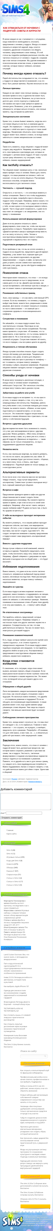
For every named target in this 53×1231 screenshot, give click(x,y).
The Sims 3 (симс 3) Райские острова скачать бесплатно (31, 1193)
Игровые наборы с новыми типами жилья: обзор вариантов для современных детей (16, 914)
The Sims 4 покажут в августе (16, 928)
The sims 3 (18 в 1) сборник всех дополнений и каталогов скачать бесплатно (34, 1185)
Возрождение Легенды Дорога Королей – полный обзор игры (17, 1003)
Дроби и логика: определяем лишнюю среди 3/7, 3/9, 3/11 (16, 922)
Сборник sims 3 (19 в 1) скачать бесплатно (33, 1200)
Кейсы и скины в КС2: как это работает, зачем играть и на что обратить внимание (34, 1088)
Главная (10, 830)
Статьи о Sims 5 (13, 885)
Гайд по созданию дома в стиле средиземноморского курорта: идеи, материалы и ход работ (33, 1120)
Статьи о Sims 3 (13, 878)
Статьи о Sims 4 (13, 881)
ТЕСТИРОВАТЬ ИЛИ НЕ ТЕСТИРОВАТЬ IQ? (13, 1009)
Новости (10, 864)
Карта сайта (11, 834)
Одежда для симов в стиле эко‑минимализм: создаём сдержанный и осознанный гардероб (15, 994)
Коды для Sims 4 (13, 860)
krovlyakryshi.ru (24, 1213)
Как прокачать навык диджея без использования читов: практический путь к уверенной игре (34, 1142)
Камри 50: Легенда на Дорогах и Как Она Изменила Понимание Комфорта (15, 936)
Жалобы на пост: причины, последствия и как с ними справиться (16, 905)
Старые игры (12, 874)
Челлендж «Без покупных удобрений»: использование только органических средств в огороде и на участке (33, 1110)
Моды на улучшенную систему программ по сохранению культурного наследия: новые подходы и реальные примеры (33, 1153)
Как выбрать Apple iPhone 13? (16, 986)
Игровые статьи (13, 857)
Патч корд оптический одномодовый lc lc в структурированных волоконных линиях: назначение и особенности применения (18, 968)
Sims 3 (9, 850)
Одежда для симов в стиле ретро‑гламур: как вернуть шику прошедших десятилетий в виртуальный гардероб (34, 1164)
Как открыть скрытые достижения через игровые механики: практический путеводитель (15, 1027)
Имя (3, 813)
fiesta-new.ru (37, 1213)
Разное (14, 779)
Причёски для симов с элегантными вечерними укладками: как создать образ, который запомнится (33, 1130)
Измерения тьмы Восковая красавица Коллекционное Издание (15, 1037)
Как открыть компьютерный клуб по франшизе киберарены (34, 1071)
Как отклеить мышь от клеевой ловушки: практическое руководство (17, 1017)
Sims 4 (9, 853)
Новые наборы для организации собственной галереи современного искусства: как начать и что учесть (34, 1098)
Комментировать (35, 782)
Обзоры (10, 867)
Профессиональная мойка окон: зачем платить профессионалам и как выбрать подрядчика (34, 1079)
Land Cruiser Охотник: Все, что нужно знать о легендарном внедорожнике (16, 957)
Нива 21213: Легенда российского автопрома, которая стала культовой (18, 979)
